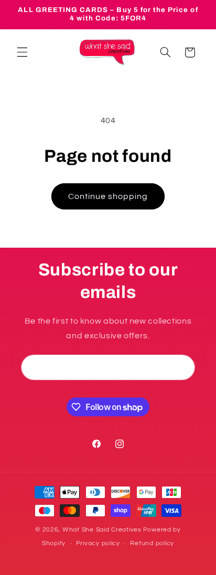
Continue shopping (108, 196)
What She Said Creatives (102, 530)
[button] (22, 52)
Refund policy (152, 543)
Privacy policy (98, 543)
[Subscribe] (182, 367)
